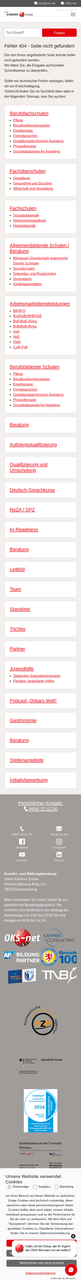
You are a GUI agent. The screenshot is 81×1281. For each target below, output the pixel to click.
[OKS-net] (22, 937)
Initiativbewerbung (29, 780)
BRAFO (19, 311)
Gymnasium (22, 279)
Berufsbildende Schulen (34, 367)
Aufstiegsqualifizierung (33, 444)
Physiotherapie (24, 146)
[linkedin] (59, 854)
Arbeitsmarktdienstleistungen (40, 303)
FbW (17, 342)
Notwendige (21, 1186)
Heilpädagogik (24, 226)
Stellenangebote (27, 760)
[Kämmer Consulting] (59, 937)
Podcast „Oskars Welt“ (33, 700)
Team (15, 589)
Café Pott (20, 347)
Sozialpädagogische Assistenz (36, 151)
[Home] (18, 14)
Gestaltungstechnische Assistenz (38, 141)
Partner (17, 649)
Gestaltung (21, 178)
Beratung (19, 424)
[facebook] (22, 841)
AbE (16, 337)
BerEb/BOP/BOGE (27, 316)
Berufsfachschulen (29, 113)
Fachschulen (23, 208)
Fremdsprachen (25, 136)
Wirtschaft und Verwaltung (33, 188)
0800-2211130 (66, 10)
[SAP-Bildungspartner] (22, 957)
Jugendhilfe (22, 668)
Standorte (20, 609)
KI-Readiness (24, 529)
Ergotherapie (23, 130)
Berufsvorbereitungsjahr (31, 125)
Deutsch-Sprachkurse (32, 490)
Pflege (18, 120)
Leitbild (17, 569)
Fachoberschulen (28, 171)
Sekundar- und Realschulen (34, 274)
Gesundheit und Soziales (32, 183)
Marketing (66, 1186)
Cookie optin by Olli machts (63, 1278)
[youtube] (22, 854)
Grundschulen (24, 268)
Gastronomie (23, 720)
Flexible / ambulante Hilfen (33, 681)
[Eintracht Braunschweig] (59, 957)
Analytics (44, 1186)
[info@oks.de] (59, 829)
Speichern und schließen (41, 1263)
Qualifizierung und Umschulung (29, 467)
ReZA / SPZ (22, 509)
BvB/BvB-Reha (25, 326)
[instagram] (59, 841)
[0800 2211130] (22, 829)
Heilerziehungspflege (29, 220)
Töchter (17, 629)
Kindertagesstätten (27, 284)
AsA (16, 331)
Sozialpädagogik (26, 215)
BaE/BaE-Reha (25, 321)
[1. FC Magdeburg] (22, 976)
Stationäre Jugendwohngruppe (36, 676)
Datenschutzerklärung (40, 1273)
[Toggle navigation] (73, 14)
